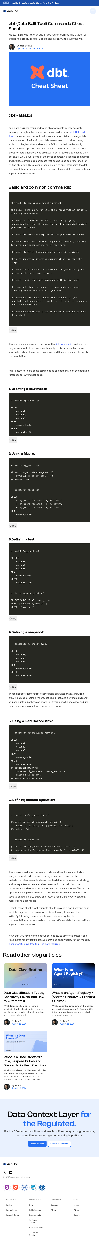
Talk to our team (37, 1144)
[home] (10, 11)
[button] (26, 11)
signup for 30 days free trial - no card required (34, 943)
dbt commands (63, 344)
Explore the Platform (59, 1144)
